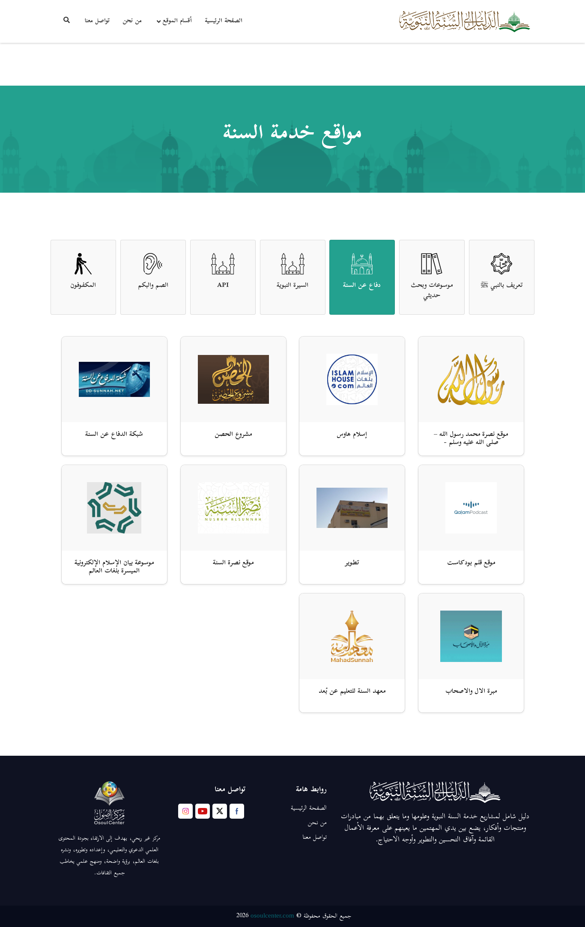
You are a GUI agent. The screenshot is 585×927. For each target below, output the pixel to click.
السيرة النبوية (292, 286)
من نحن (132, 21)
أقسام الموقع (177, 21)
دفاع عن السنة (362, 286)
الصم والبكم (153, 286)
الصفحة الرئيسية (223, 21)
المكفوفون (83, 286)
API (223, 286)
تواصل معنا (97, 21)
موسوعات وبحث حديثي (432, 291)
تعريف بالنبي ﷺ (501, 286)
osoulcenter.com (272, 915)
